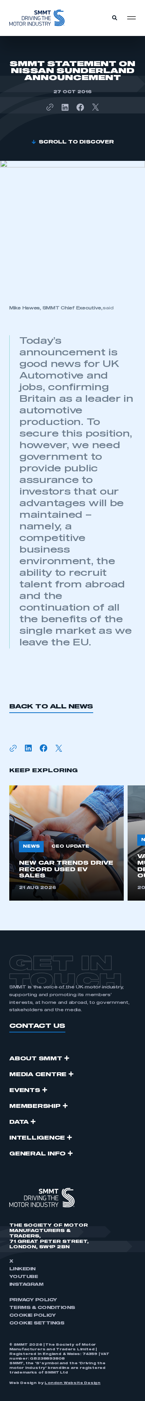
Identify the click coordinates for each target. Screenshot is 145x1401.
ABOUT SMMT (35, 1058)
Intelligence (37, 1138)
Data (19, 1122)
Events (24, 1090)
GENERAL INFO (37, 1154)
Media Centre (38, 1074)
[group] (66, 843)
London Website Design (72, 1383)
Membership (35, 1106)
